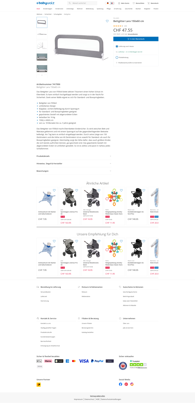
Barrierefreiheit (46, 341)
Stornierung (45, 301)
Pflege (109, 9)
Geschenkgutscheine (130, 292)
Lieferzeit (44, 296)
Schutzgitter (58, 14)
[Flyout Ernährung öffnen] (122, 9)
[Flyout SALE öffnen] (41, 9)
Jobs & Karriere (128, 328)
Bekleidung (90, 9)
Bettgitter (67, 14)
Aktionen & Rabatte (129, 305)
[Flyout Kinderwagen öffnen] (53, 9)
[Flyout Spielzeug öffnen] (104, 9)
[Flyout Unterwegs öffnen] (74, 9)
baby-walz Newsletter (130, 301)
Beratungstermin (87, 328)
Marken (138, 9)
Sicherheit (48, 14)
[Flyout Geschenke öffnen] (133, 9)
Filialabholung (123, 57)
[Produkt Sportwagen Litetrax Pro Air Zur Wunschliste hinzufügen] (76, 190)
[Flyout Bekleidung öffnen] (94, 9)
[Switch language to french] (110, 3)
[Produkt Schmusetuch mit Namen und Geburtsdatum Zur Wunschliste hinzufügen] (54, 190)
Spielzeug (100, 9)
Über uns (126, 323)
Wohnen (80, 9)
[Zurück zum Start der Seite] (192, 398)
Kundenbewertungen (48, 337)
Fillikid (116, 18)
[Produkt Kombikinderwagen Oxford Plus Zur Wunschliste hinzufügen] (143, 190)
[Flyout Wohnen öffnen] (83, 9)
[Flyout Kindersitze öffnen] (64, 9)
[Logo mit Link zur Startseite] (45, 3)
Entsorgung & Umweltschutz (50, 346)
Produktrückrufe (46, 332)
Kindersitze (59, 9)
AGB (97, 399)
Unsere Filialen (87, 323)
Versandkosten (46, 292)
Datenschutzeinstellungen (111, 399)
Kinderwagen (47, 9)
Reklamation (86, 296)
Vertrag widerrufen (97, 396)
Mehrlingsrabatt (128, 296)
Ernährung (117, 9)
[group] (80, 47)
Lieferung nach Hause (126, 46)
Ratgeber (147, 9)
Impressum (78, 399)
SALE (38, 9)
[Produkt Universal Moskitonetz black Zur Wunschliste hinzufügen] (99, 190)
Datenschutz (89, 399)
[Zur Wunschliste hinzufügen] (107, 21)
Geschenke (128, 9)
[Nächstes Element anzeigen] (42, 75)
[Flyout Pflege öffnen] (111, 9)
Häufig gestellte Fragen (48, 328)
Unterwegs (70, 9)
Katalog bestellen (88, 332)
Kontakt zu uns (46, 323)
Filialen (156, 9)
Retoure (84, 292)
